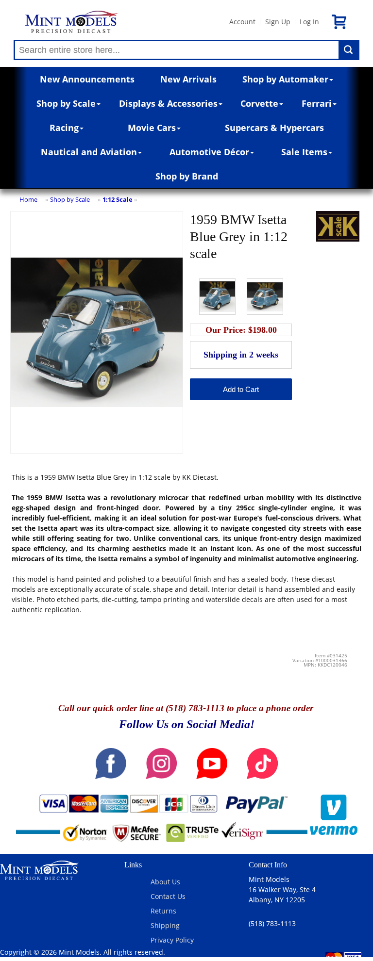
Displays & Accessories (168, 103)
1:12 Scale (117, 199)
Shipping (165, 925)
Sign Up (277, 21)
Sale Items (304, 152)
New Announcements (87, 79)
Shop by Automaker (285, 79)
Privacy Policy (172, 940)
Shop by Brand (186, 176)
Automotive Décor (209, 152)
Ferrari (317, 103)
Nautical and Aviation (89, 152)
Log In (309, 21)
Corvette (259, 103)
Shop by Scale (66, 103)
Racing (64, 127)
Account (242, 21)
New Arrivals (188, 79)
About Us (165, 881)
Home (28, 199)
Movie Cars (152, 127)
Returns (163, 910)
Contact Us (168, 896)
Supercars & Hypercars (274, 127)
